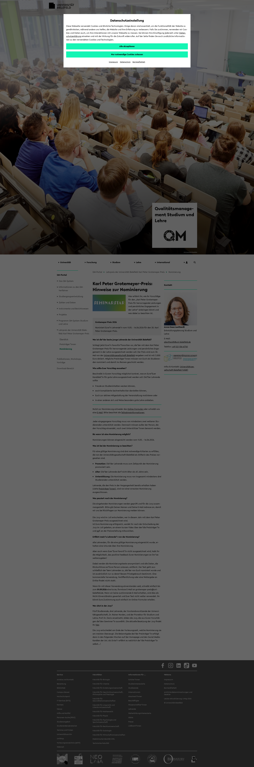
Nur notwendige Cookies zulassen (127, 54)
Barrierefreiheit (139, 62)
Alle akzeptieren (127, 46)
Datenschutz (125, 62)
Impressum (113, 62)
